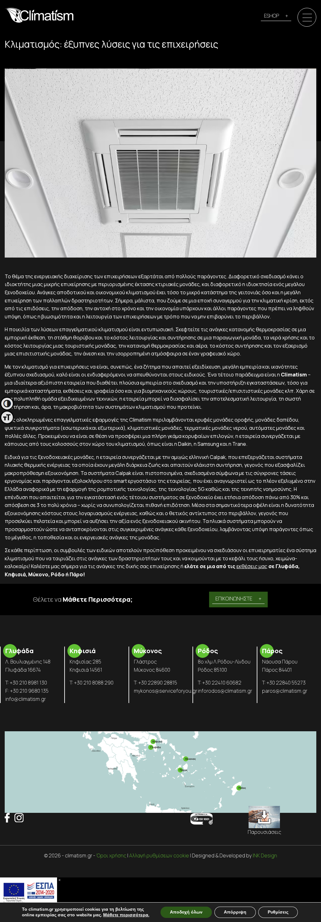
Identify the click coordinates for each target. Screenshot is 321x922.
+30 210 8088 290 (93, 682)
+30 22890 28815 (157, 682)
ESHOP (271, 15)
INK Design (265, 855)
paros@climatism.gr (284, 690)
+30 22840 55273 (286, 682)
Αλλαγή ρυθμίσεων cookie (159, 855)
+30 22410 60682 (221, 682)
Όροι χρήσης (111, 855)
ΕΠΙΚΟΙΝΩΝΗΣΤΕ (233, 598)
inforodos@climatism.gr (225, 690)
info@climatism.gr (25, 698)
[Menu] (307, 17)
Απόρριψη (235, 912)
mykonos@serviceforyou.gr (165, 690)
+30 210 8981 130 (28, 682)
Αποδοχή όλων (186, 912)
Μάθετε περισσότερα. (126, 915)
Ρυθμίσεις (278, 912)
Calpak (218, 457)
